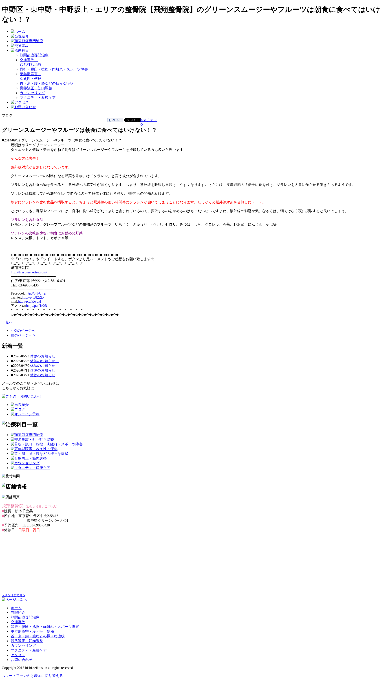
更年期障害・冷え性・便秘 (32, 631)
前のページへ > (23, 335)
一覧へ (7, 322)
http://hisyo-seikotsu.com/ (29, 272)
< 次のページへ (23, 330)
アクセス (18, 655)
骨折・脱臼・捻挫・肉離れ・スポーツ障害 (54, 69)
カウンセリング (32, 93)
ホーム (16, 608)
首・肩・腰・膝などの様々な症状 (47, 83)
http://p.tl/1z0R (36, 306)
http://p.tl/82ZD (33, 297)
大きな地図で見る (13, 595)
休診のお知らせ (42, 375)
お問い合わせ (21, 660)
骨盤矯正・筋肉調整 (36, 88)
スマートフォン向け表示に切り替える (32, 676)
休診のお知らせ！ (44, 356)
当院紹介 (18, 612)
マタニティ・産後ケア (38, 97)
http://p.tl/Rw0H (29, 301)
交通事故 (18, 622)
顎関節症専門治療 (34, 55)
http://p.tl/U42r (36, 293)
